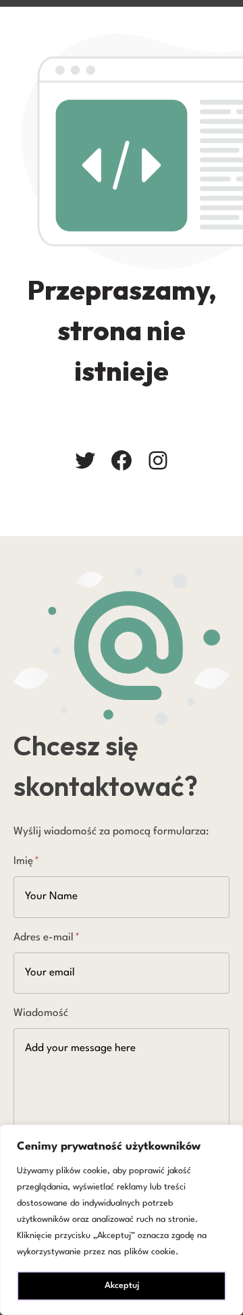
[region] (121, 1220)
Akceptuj (122, 1285)
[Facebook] (121, 460)
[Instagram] (158, 460)
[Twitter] (85, 460)
